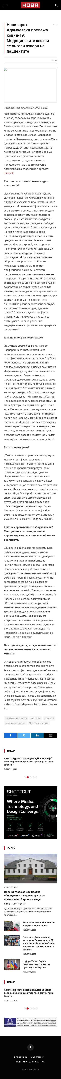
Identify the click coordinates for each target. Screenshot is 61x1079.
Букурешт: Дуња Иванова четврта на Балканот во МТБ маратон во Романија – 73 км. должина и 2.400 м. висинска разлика (39, 943)
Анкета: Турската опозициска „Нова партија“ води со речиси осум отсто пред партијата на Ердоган (28, 761)
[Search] (56, 5)
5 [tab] (36, 777)
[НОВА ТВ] (30, 5)
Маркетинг (37, 1057)
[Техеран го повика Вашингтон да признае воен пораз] (12, 926)
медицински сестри (15, 723)
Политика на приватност (30, 1062)
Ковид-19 (49, 718)
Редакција (21, 1057)
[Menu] (5, 5)
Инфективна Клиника (16, 718)
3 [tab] (30, 777)
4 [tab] (33, 777)
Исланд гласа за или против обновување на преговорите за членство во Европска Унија (24, 895)
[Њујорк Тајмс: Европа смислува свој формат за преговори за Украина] (12, 964)
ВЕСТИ (54, 60)
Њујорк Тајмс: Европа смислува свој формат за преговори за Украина (36, 964)
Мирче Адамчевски (39, 723)
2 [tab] (27, 777)
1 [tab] (24, 777)
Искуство (36, 718)
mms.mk (9, 173)
